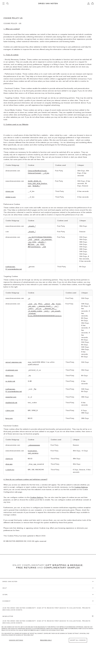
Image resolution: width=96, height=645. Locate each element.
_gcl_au (38, 308)
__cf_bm (46, 173)
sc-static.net (10, 381)
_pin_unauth (56, 311)
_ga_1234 (32, 242)
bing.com (9, 418)
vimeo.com (10, 191)
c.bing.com (10, 410)
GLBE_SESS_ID (35, 181)
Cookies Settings (81, 487)
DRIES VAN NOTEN (9, 581)
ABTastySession (34, 247)
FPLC (40, 304)
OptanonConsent (35, 173)
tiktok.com (9, 375)
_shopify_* (32, 226)
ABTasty (31, 244)
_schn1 (31, 308)
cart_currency (33, 453)
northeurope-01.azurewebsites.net (14, 390)
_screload (32, 313)
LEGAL (5, 594)
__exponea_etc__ (50, 308)
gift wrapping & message (64, 565)
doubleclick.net (11, 402)
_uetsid (47, 304)
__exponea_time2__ (45, 306)
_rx (29, 298)
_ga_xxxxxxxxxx (46, 239)
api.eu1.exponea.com (14, 362)
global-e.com (11, 197)
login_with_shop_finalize (37, 183)
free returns (26, 568)
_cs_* (56, 306)
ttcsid (58, 304)
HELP (4, 588)
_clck (30, 239)
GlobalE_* (36, 186)
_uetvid (37, 239)
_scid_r (47, 311)
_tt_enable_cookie (35, 311)
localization (32, 451)
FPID (42, 244)
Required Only (46, 640)
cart (30, 186)
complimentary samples (62, 568)
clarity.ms (9, 459)
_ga (37, 244)
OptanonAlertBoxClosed (37, 171)
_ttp (35, 304)
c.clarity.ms (10, 470)
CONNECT (6, 601)
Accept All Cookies (78, 640)
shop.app (9, 464)
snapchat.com (11, 397)
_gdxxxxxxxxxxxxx (34, 445)
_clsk (44, 247)
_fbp (53, 304)
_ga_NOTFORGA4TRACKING (40, 237)
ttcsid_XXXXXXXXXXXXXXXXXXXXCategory (45, 316)
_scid (30, 304)
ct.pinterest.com (12, 370)
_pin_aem (32, 306)
